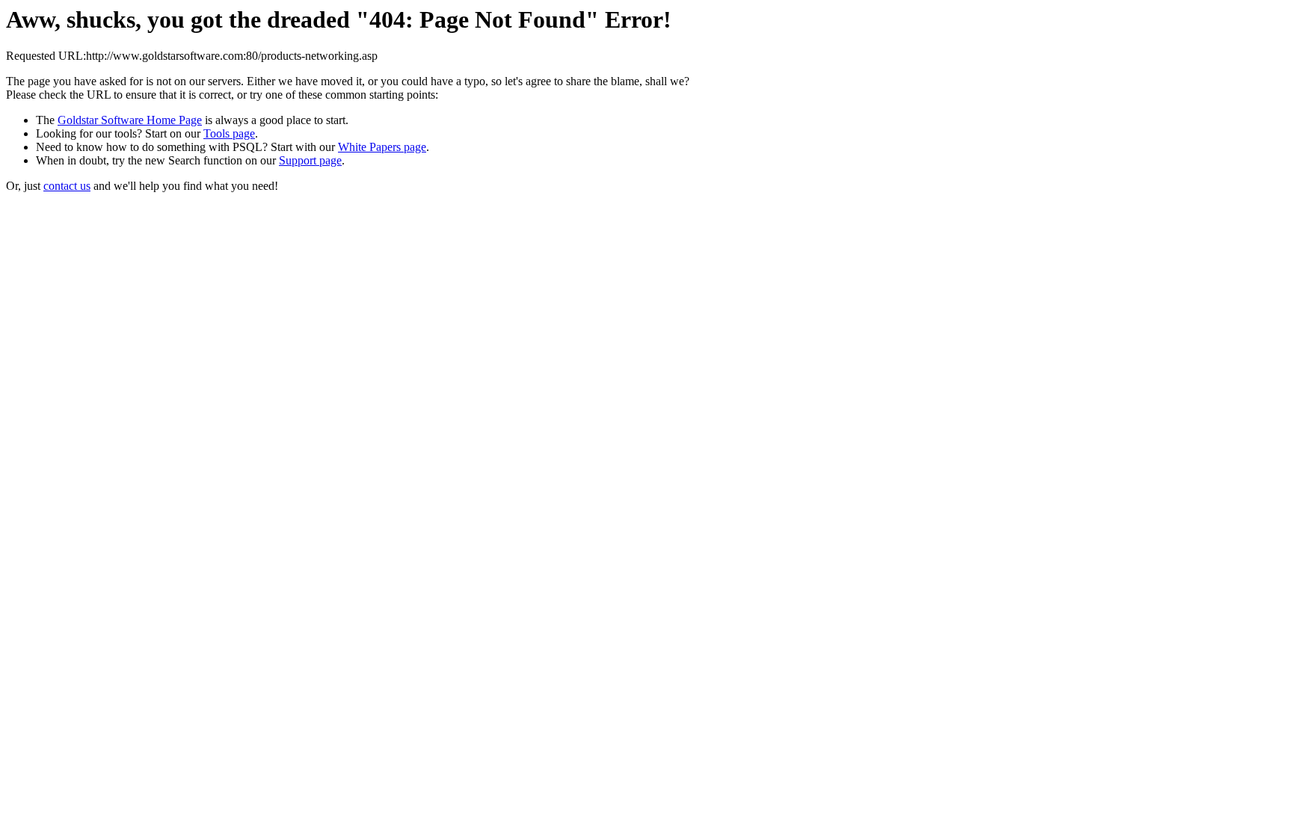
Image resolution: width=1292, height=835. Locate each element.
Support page (310, 160)
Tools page (229, 133)
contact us (66, 185)
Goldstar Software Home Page (130, 120)
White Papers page (382, 147)
